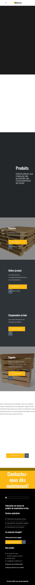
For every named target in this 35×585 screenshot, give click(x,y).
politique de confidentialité (14, 564)
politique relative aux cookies (14, 567)
